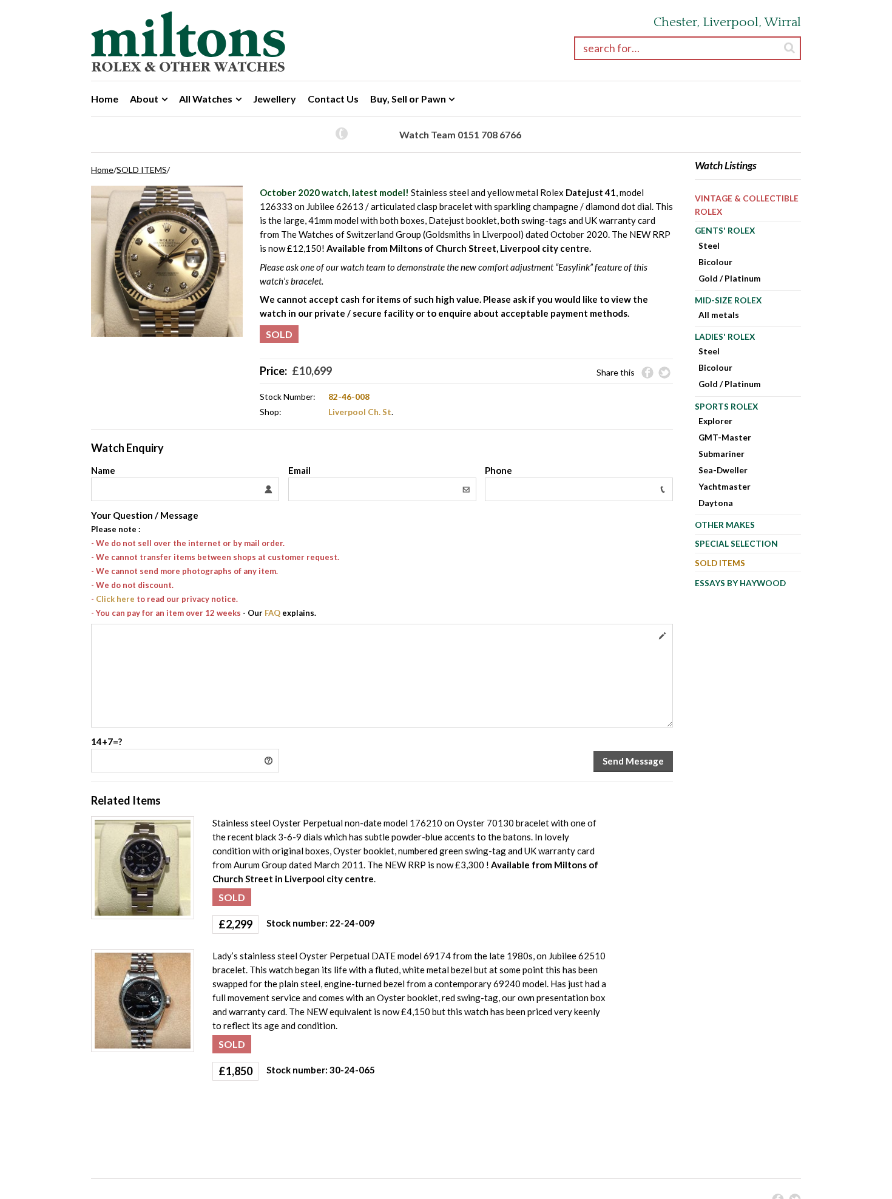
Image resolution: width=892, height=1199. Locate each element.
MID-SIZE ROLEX (728, 300)
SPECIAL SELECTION (736, 543)
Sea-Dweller (723, 470)
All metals (718, 314)
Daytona (715, 503)
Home (104, 98)
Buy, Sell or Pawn (408, 98)
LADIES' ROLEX (725, 336)
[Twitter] (664, 373)
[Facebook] (647, 373)
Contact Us (333, 98)
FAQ (272, 613)
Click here (115, 599)
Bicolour (715, 262)
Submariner (721, 453)
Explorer (715, 421)
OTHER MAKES (725, 524)
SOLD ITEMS (142, 169)
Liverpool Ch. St (359, 412)
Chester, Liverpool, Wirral (727, 22)
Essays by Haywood (740, 583)
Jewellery (274, 98)
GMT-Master (724, 437)
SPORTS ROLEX (726, 406)
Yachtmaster (724, 486)
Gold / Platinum (729, 278)
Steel (709, 245)
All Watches (205, 98)
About (144, 98)
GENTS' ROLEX (725, 230)
